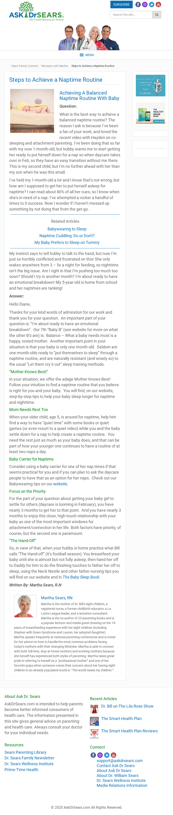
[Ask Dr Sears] (36, 11)
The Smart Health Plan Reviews (129, 731)
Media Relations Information (122, 785)
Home (8, 66)
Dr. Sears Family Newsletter (29, 758)
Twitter (151, 4)
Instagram (145, 4)
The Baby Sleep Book (81, 577)
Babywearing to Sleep (67, 229)
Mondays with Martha (54, 66)
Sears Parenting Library (25, 752)
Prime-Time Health (21, 769)
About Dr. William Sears (118, 775)
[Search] (157, 14)
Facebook (138, 4)
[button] (89, 54)
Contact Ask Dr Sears (116, 765)
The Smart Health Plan (121, 718)
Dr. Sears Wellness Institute (29, 763)
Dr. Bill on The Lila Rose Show (127, 706)
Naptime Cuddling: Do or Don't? (67, 235)
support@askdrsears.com (120, 760)
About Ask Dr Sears (114, 770)
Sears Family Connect (24, 66)
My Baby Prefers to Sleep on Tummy (67, 242)
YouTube (158, 4)
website (60, 483)
